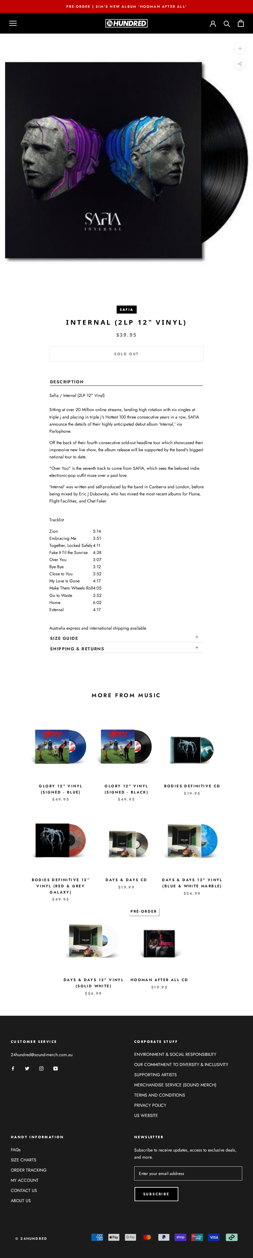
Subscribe (156, 1194)
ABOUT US (21, 1201)
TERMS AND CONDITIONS (159, 1095)
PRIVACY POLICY (150, 1105)
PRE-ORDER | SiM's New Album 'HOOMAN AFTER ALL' (126, 6)
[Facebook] (13, 1068)
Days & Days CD (126, 880)
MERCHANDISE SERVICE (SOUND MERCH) (175, 1085)
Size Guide (64, 638)
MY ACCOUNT (25, 1180)
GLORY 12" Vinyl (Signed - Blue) (60, 789)
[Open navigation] (13, 23)
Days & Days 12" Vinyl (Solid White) (94, 983)
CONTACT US (24, 1190)
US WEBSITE (146, 1115)
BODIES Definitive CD (192, 786)
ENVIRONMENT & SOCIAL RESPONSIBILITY (175, 1054)
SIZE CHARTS (23, 1160)
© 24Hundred (31, 1238)
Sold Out (126, 354)
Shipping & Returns (77, 649)
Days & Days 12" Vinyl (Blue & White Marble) (192, 883)
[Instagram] (41, 1068)
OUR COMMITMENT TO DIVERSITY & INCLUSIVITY (181, 1064)
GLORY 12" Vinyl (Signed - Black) (126, 789)
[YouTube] (55, 1068)
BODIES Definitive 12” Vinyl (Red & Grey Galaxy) (61, 886)
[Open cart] (241, 23)
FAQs (16, 1150)
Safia (127, 309)
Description (67, 382)
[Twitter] (27, 1068)
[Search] (227, 23)
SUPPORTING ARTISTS (155, 1075)
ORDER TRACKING (29, 1170)
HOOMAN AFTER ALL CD (160, 980)
